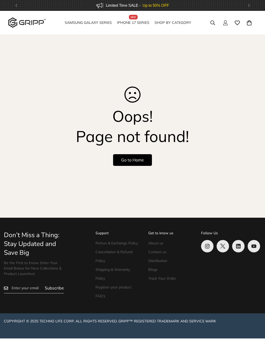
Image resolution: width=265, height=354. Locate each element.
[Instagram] (207, 246)
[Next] (249, 5)
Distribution (157, 260)
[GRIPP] (27, 23)
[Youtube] (254, 246)
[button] (249, 23)
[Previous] (16, 5)
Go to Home (132, 159)
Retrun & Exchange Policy (116, 243)
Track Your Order (162, 278)
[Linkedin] (238, 246)
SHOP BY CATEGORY (172, 22)
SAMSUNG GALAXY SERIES (88, 22)
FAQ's (100, 296)
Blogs (153, 269)
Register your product (113, 287)
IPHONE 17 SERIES (133, 22)
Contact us (157, 252)
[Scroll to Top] (255, 326)
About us (155, 243)
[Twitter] (223, 246)
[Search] (212, 23)
